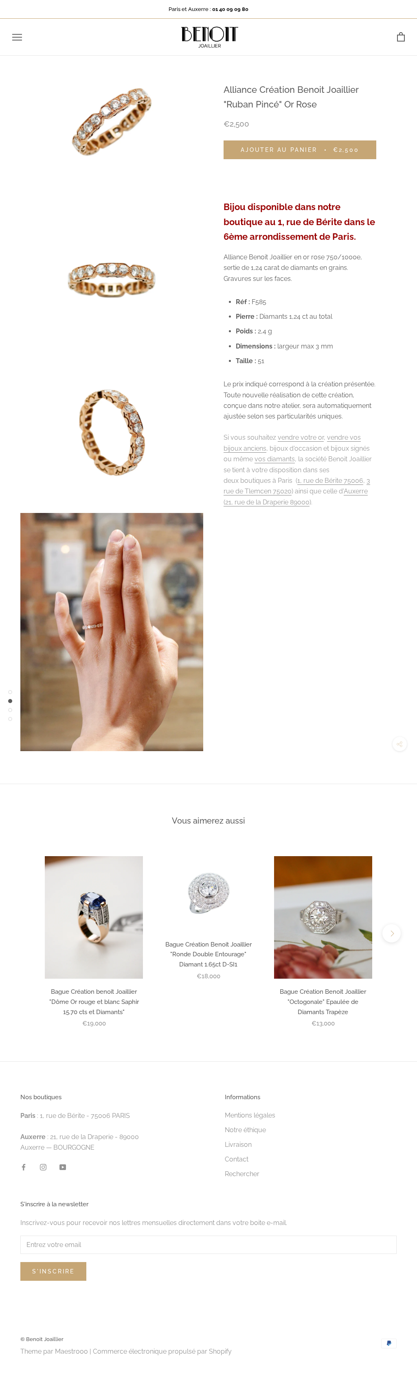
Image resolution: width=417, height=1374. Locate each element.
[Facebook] (23, 1166)
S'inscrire (53, 1271)
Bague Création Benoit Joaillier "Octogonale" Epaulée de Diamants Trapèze (323, 1002)
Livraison (238, 1144)
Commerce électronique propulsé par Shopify (162, 1351)
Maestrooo (71, 1351)
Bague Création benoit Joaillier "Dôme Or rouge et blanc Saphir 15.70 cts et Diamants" (94, 1002)
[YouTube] (62, 1166)
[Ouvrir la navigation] (17, 37)
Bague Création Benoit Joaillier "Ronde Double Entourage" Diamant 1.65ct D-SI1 (208, 955)
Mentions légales (250, 1115)
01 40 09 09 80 (230, 9)
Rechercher (242, 1174)
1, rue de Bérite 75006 (330, 480)
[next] (391, 933)
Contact (236, 1159)
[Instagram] (43, 1166)
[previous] (25, 933)
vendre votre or (301, 437)
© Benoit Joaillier (42, 1339)
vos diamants (275, 459)
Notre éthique (245, 1130)
